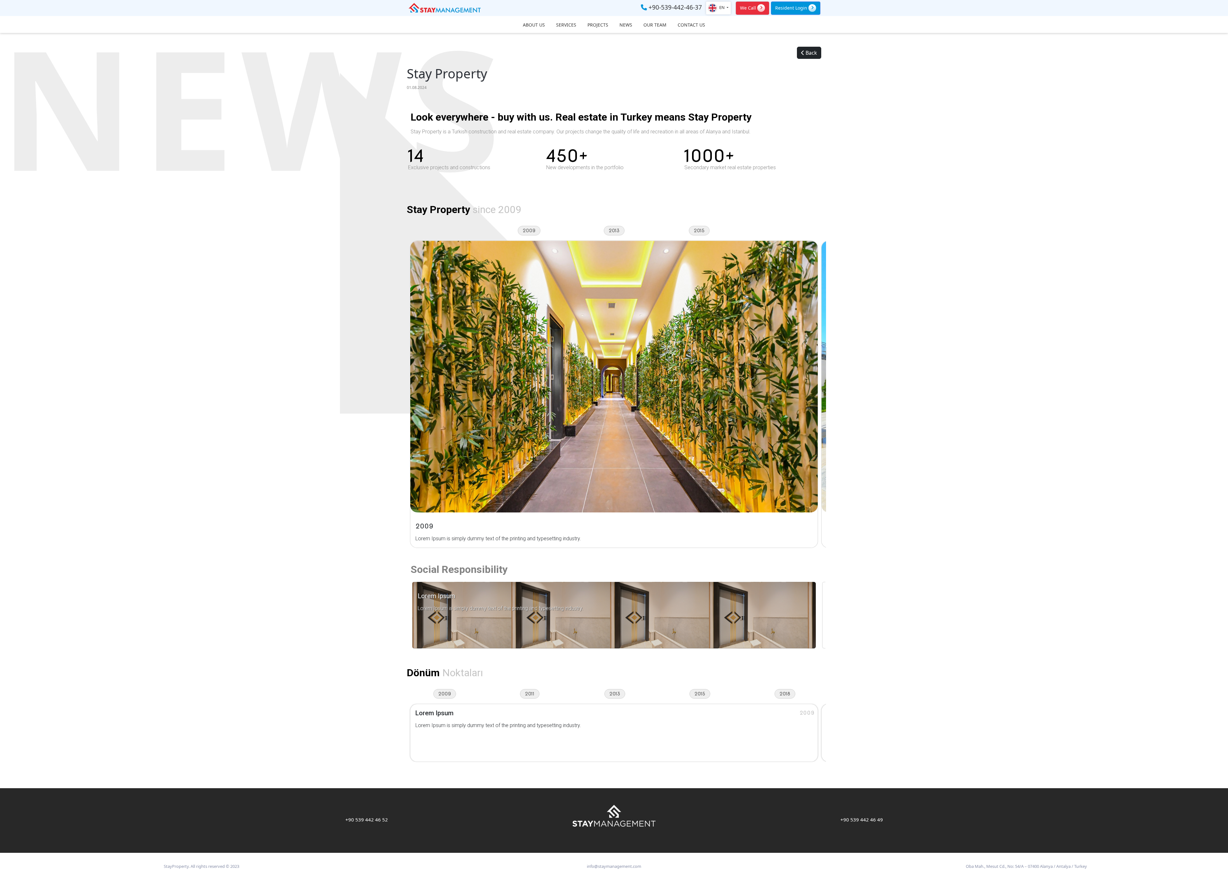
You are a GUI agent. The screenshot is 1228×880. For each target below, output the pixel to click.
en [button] (722, 7)
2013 (614, 230)
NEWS (625, 25)
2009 (529, 230)
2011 (529, 693)
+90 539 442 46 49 (861, 819)
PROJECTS (597, 25)
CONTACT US (691, 25)
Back (810, 52)
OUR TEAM (654, 25)
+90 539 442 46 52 (366, 819)
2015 (699, 230)
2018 (785, 693)
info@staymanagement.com (614, 866)
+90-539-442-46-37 (674, 8)
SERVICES (566, 25)
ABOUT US (534, 25)
